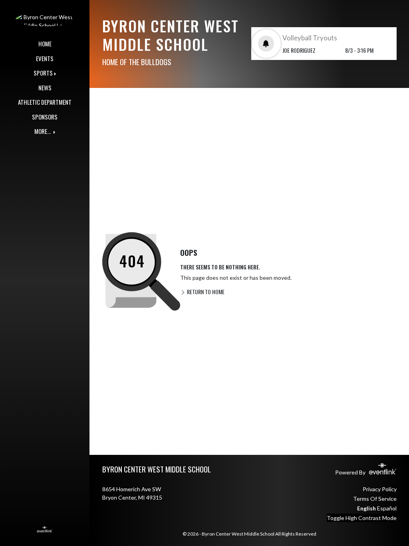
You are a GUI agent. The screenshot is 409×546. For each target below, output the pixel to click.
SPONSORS (45, 116)
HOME (45, 43)
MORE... (43, 131)
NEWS (45, 87)
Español (387, 508)
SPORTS (43, 72)
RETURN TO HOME (205, 291)
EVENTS (45, 58)
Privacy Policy (380, 489)
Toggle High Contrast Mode (362, 517)
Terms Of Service (375, 498)
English (366, 508)
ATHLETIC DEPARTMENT (44, 102)
